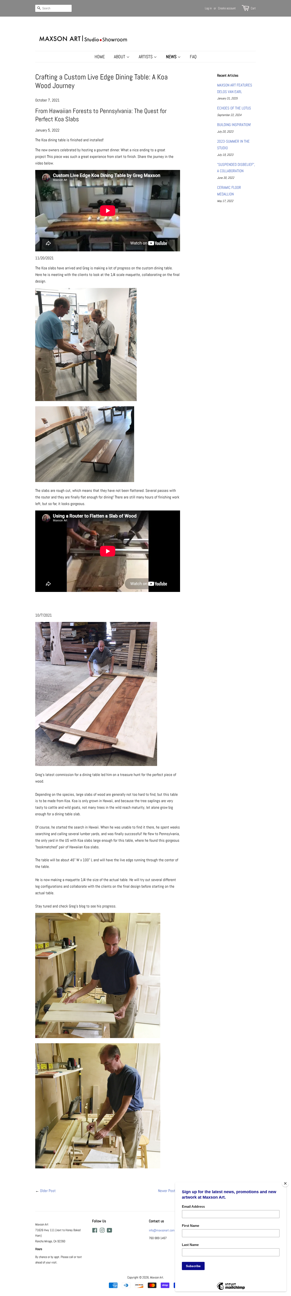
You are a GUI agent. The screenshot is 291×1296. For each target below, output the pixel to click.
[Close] (285, 1183)
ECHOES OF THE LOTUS (234, 108)
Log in (208, 8)
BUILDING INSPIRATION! (234, 124)
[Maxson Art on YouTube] (109, 1231)
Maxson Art (156, 1277)
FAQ (193, 57)
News (172, 57)
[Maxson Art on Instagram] (102, 1231)
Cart (253, 8)
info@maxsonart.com (162, 1230)
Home (100, 57)
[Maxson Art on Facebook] (94, 1231)
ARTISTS (146, 57)
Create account (227, 8)
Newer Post (166, 1190)
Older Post (48, 1190)
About (120, 57)
